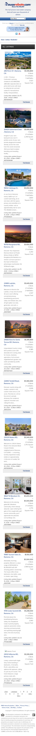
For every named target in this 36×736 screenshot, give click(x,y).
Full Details (26, 102)
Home (2, 39)
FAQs (17, 705)
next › (30, 694)
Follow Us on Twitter (17, 34)
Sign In (11, 23)
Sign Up (22, 25)
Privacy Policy (24, 705)
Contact (19, 707)
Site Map (13, 707)
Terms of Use (5, 707)
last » (18, 696)
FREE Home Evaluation (7, 705)
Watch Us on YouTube (19, 34)
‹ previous (14, 691)
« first (6, 691)
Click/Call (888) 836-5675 (16, 29)
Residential (14, 39)
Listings (7, 39)
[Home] (18, 5)
